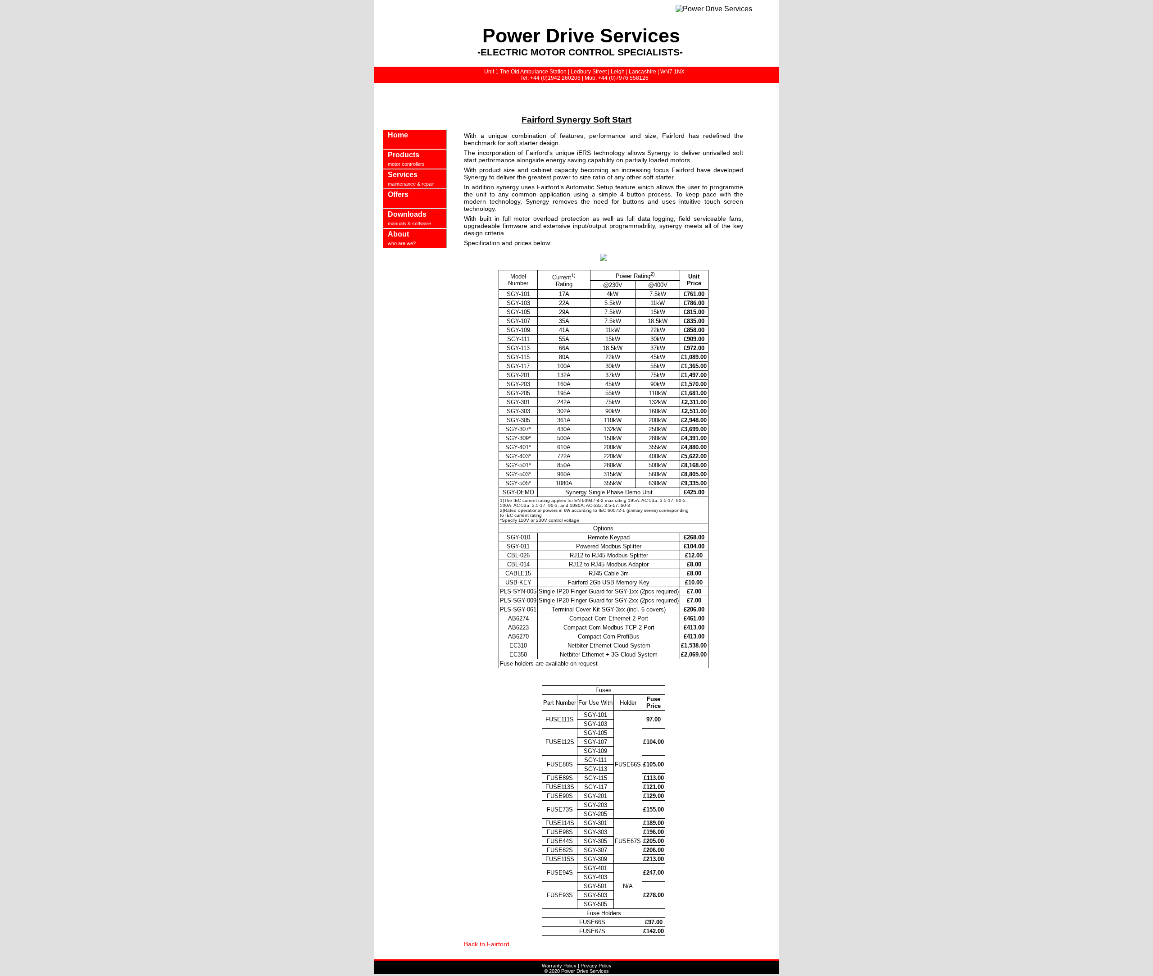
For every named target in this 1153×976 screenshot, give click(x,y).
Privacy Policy (596, 965)
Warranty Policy (559, 965)
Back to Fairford (486, 944)
